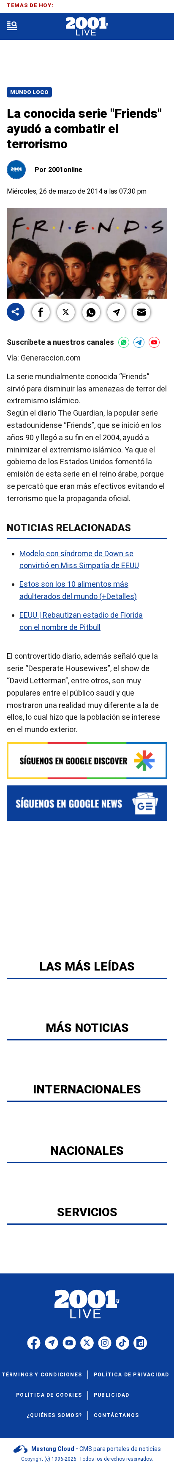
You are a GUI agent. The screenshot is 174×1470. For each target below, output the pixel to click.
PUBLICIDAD (111, 1395)
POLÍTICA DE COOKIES (49, 1395)
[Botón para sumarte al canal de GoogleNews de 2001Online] (87, 803)
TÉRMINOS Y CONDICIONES (42, 1375)
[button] (41, 312)
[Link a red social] (34, 1343)
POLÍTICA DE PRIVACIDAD (131, 1375)
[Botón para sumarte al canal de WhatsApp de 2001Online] (123, 342)
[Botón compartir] (15, 312)
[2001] (86, 26)
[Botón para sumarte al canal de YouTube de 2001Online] (154, 342)
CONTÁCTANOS (116, 1415)
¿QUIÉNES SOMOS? (54, 1415)
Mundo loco (29, 92)
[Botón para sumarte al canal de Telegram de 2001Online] (138, 342)
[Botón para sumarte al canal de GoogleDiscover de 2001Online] (87, 760)
